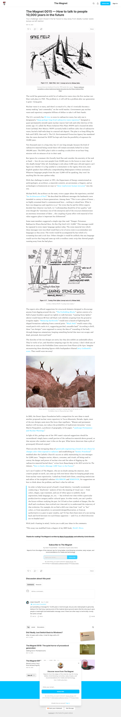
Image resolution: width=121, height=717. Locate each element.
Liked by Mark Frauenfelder (39, 604)
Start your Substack (55, 708)
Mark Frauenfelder (67, 537)
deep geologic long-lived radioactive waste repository (58, 120)
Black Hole (71, 323)
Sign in (115, 3)
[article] (60, 636)
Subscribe (105, 3)
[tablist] (34, 584)
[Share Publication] (98, 3)
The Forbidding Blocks (66, 312)
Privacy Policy (75, 698)
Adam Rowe (34, 602)
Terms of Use (69, 696)
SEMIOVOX (74, 479)
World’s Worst (78, 528)
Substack (51, 713)
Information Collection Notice (60, 698)
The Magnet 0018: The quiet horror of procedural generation (47, 647)
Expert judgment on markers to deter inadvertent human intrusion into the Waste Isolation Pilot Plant (60, 89)
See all (30, 675)
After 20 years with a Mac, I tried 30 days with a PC (42, 635)
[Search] (93, 3)
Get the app (70, 708)
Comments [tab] (30, 584)
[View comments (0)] (44, 655)
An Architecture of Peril (36, 196)
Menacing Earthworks (49, 320)
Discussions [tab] (40, 627)
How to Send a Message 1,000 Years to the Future (53, 466)
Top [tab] (28, 627)
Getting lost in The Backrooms (36, 651)
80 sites (47, 117)
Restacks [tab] (38, 584)
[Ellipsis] (93, 601)
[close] (78, 663)
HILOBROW (60, 479)
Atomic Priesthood (82, 451)
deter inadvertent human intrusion (71, 186)
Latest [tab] (33, 627)
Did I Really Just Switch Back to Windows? (44, 632)
